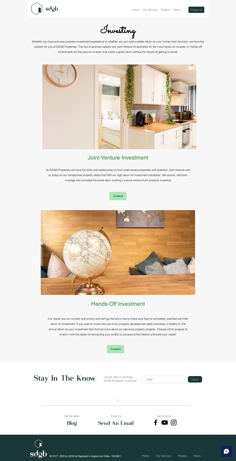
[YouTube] (165, 422)
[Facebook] (155, 422)
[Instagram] (174, 422)
